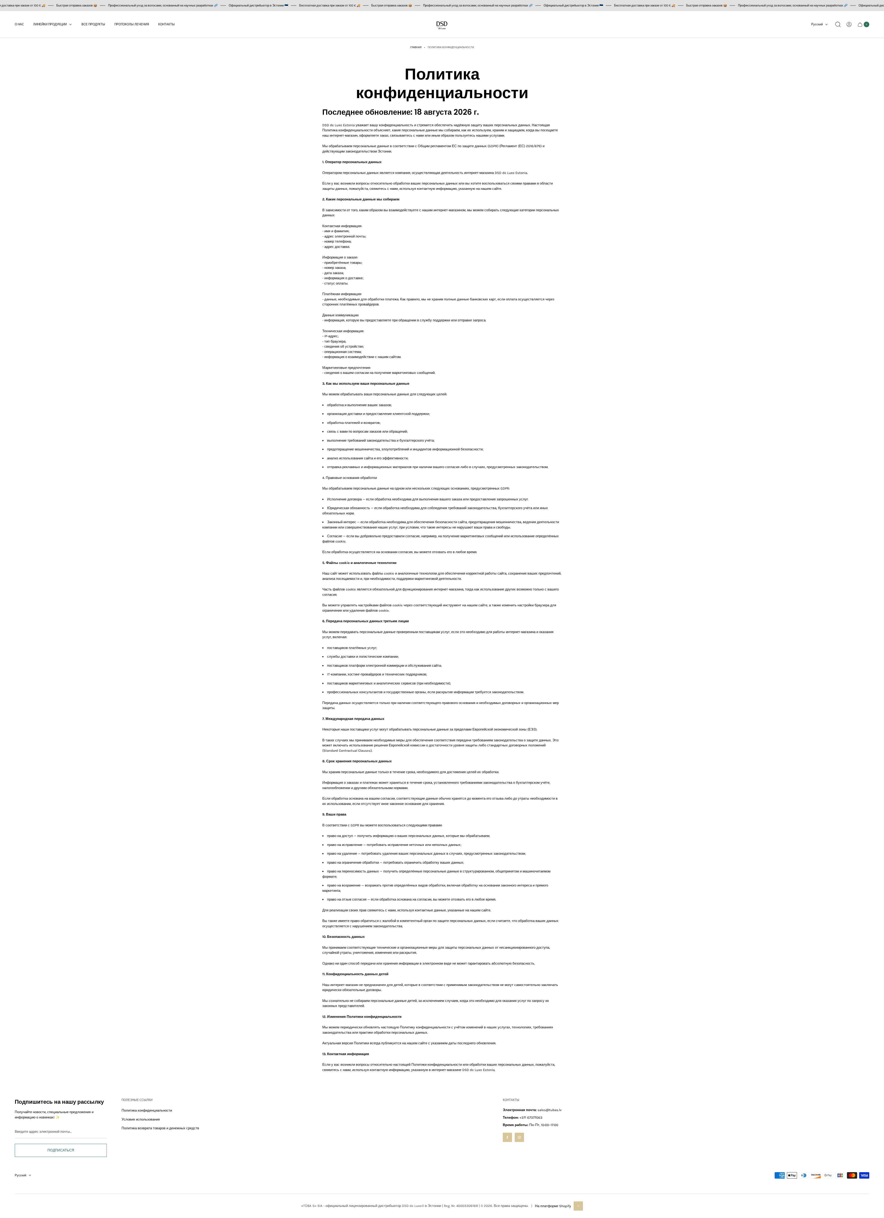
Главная (416, 47)
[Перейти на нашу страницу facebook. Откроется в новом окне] (507, 1137)
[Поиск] (838, 24)
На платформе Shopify (553, 1206)
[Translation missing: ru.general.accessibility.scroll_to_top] (578, 1206)
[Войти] (849, 24)
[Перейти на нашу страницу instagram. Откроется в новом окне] (519, 1137)
